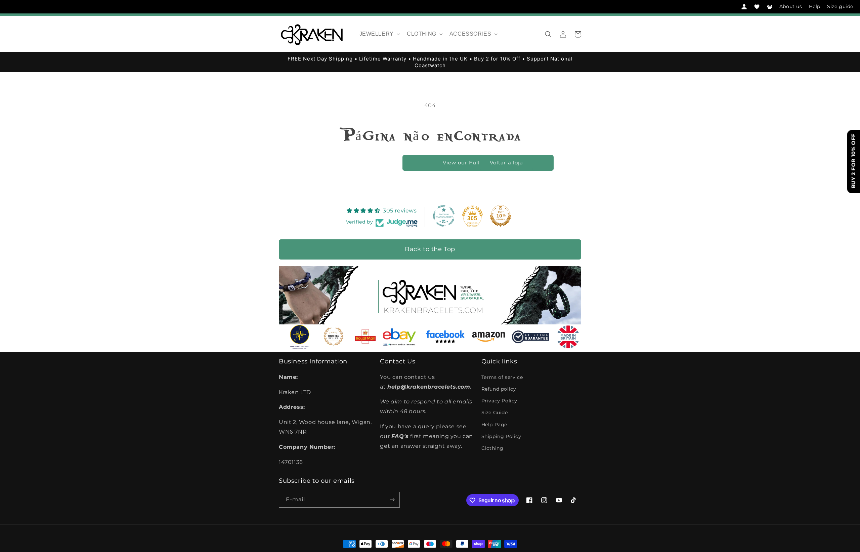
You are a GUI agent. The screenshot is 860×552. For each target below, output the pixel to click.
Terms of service (502, 377)
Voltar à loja (506, 162)
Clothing (492, 448)
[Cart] (770, 7)
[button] (379, 34)
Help (814, 6)
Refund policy (498, 389)
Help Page (494, 425)
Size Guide (494, 412)
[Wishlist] (757, 7)
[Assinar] (392, 500)
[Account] (744, 7)
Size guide (840, 6)
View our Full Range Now (478, 162)
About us (790, 6)
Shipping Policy (501, 436)
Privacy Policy (499, 401)
